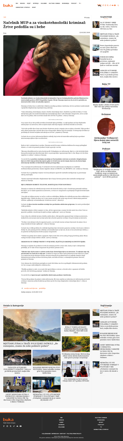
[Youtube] (115, 5)
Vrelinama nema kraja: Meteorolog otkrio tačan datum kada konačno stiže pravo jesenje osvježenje (76, 356)
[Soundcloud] (112, 5)
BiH (5, 17)
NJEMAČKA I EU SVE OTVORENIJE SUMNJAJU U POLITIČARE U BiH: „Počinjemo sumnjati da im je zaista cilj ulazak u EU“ (46, 397)
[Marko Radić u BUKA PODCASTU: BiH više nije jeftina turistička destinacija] (106, 95)
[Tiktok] (110, 5)
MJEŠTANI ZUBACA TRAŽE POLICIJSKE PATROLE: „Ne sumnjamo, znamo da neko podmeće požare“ (109, 37)
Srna (4, 33)
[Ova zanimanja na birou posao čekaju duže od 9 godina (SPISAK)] (76, 369)
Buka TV (106, 84)
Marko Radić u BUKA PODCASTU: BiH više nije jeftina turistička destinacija (106, 107)
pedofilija (42, 288)
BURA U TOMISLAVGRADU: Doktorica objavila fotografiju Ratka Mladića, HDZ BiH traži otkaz (76, 330)
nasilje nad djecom (30, 288)
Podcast (106, 148)
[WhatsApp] (16, 110)
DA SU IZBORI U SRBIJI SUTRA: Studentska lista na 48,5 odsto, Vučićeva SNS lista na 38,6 (109, 26)
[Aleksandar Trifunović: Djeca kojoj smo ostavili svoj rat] (106, 127)
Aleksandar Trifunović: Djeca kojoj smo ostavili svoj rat (106, 140)
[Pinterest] (16, 106)
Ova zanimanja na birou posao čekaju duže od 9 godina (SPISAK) (76, 380)
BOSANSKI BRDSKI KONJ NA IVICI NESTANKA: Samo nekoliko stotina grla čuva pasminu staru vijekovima (46, 370)
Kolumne (106, 114)
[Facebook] (103, 5)
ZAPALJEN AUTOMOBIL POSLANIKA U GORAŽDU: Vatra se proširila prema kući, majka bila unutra (109, 73)
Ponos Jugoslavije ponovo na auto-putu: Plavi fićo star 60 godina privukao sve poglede (109, 48)
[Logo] (8, 5)
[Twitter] (108, 5)
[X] (16, 102)
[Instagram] (105, 5)
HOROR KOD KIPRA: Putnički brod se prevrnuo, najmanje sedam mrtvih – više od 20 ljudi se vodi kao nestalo (109, 61)
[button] (118, 5)
